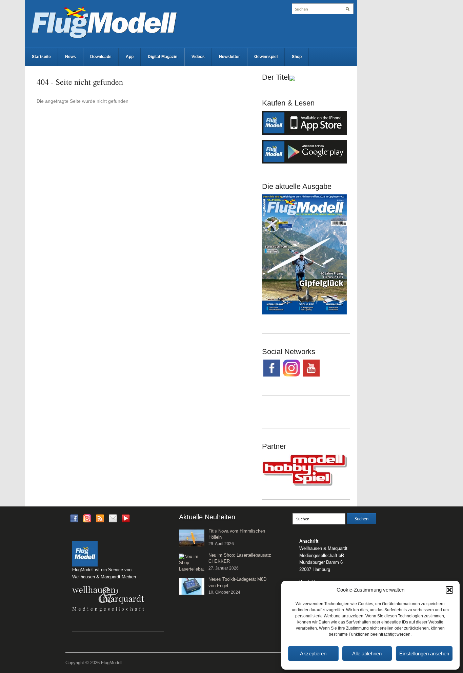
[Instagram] (87, 517)
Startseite (41, 56)
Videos (198, 56)
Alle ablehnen (367, 653)
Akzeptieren (313, 653)
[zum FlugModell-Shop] (304, 254)
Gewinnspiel (266, 56)
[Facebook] (74, 517)
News (70, 56)
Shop (297, 56)
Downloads (101, 56)
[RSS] (100, 517)
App (130, 56)
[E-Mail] (113, 517)
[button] (449, 590)
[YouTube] (126, 520)
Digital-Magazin (162, 56)
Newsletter (229, 56)
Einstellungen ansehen (424, 653)
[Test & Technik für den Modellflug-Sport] (104, 21)
